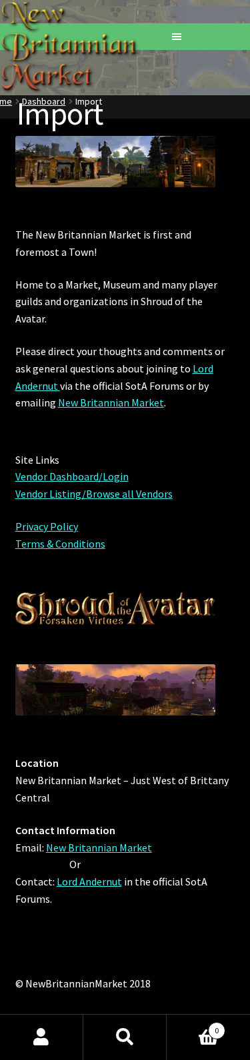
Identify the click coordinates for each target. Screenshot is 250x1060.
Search (125, 1037)
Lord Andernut (89, 881)
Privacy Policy (46, 526)
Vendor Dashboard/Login (72, 476)
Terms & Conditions (60, 543)
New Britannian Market (111, 402)
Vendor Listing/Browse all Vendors (94, 493)
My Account (41, 1037)
